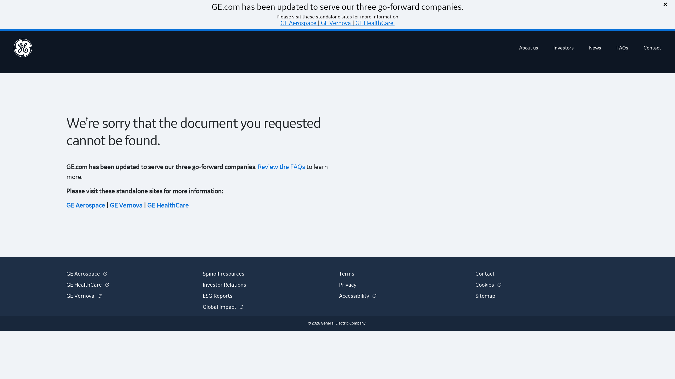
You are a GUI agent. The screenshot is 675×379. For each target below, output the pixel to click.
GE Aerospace (298, 23)
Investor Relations (224, 285)
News (595, 48)
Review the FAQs (281, 167)
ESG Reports (218, 296)
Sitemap (485, 296)
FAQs (622, 48)
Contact (652, 48)
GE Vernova (336, 23)
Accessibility (357, 296)
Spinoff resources (223, 274)
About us (528, 48)
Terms (346, 274)
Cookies (488, 285)
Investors (563, 48)
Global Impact (223, 307)
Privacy (347, 285)
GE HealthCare (374, 23)
